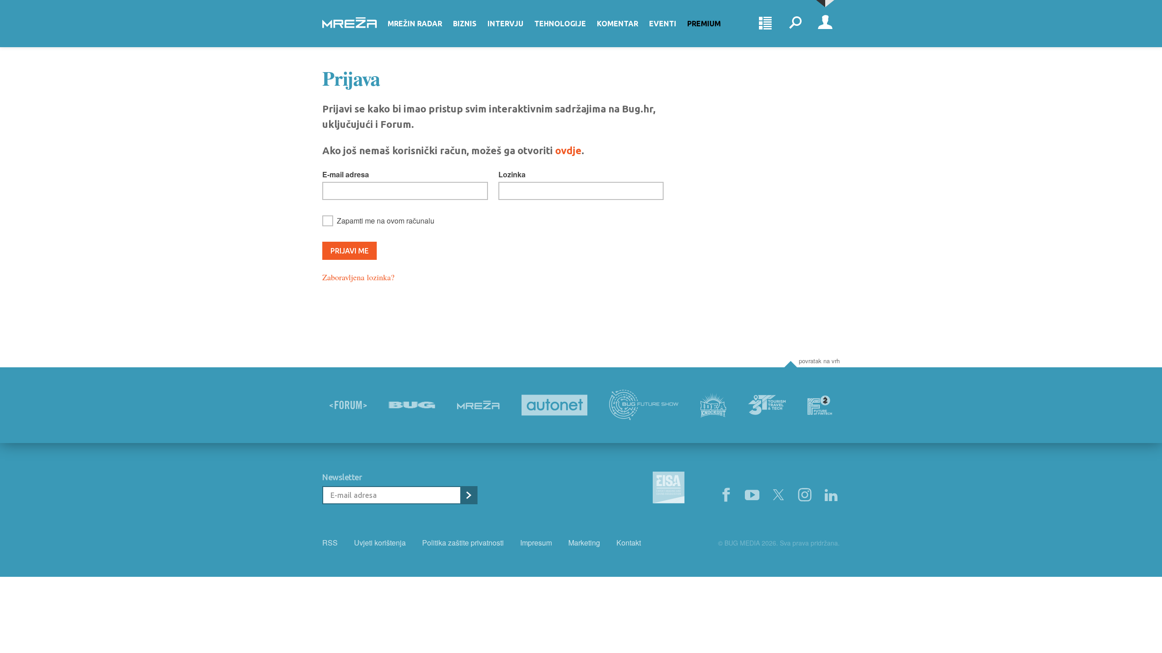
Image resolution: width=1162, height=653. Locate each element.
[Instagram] (804, 495)
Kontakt (628, 542)
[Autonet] (554, 405)
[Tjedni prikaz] (765, 24)
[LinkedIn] (831, 495)
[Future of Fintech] (820, 405)
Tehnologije (560, 23)
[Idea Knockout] (713, 405)
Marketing (584, 542)
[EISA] (668, 489)
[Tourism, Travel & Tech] (767, 405)
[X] (778, 495)
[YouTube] (752, 495)
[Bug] (412, 405)
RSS (330, 542)
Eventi (662, 23)
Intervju (505, 23)
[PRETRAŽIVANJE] (795, 24)
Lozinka (512, 174)
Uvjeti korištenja (380, 542)
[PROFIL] (825, 24)
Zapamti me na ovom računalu (385, 220)
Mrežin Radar (415, 23)
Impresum (536, 542)
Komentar (617, 23)
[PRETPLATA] (468, 495)
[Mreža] (478, 405)
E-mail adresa (345, 174)
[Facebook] (725, 495)
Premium (704, 23)
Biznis (465, 23)
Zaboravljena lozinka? (358, 277)
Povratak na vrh (819, 360)
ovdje (568, 150)
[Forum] (348, 405)
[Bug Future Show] (644, 405)
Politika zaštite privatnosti (463, 542)
